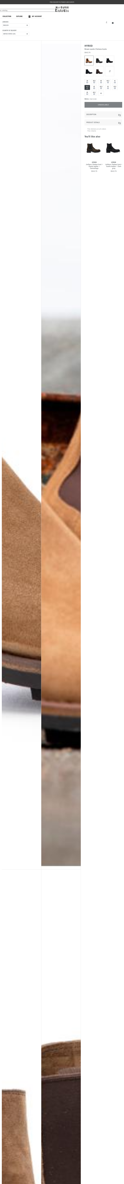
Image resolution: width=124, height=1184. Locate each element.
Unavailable (103, 105)
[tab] (103, 114)
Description (91, 114)
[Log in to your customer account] (106, 22)
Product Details (93, 122)
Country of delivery (9, 30)
